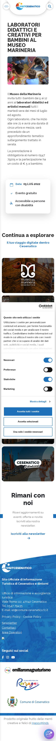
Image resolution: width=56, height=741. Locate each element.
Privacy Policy (11, 616)
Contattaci (9, 627)
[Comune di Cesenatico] (28, 702)
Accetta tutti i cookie (28, 411)
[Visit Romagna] (28, 685)
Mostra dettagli (38, 401)
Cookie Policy (32, 616)
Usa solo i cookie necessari (28, 431)
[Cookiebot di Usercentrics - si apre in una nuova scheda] (39, 307)
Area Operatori (12, 632)
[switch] (48, 369)
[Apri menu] (6, 6)
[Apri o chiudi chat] (49, 734)
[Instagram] (7, 657)
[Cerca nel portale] (49, 6)
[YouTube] (13, 657)
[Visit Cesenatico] (17, 568)
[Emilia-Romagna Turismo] (28, 671)
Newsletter (9, 623)
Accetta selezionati (28, 421)
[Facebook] (3, 657)
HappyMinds (40, 723)
